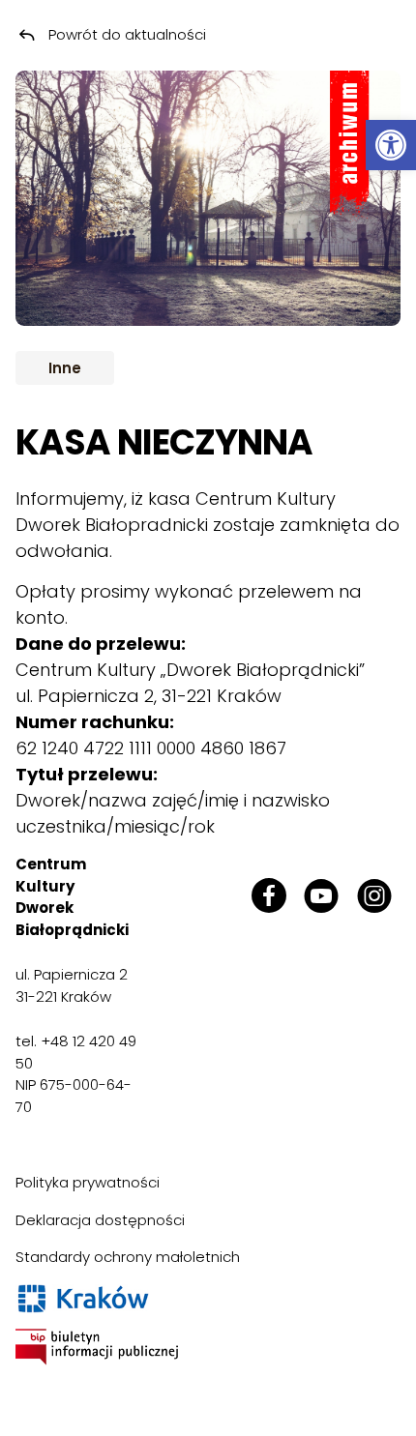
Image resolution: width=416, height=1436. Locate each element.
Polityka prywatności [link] (87, 1182)
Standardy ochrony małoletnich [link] (127, 1256)
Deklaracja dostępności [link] (100, 1220)
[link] (391, 145)
